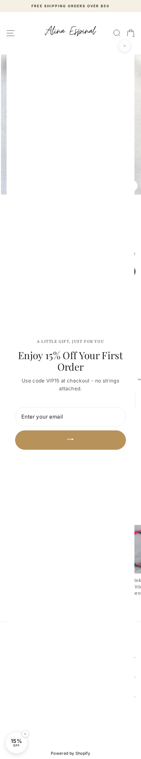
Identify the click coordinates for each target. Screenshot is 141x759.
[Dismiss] (25, 733)
